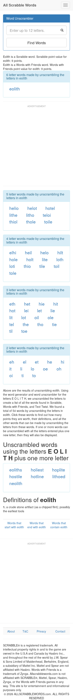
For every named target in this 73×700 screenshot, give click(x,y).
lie (52, 310)
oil (36, 317)
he (49, 362)
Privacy (41, 631)
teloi (47, 215)
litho (30, 215)
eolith (14, 89)
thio (27, 266)
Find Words (36, 42)
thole (31, 222)
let (39, 310)
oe (45, 369)
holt (29, 259)
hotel (50, 208)
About (11, 631)
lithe (13, 215)
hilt (60, 252)
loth (59, 259)
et (37, 362)
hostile (15, 476)
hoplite (58, 470)
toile (48, 222)
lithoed (58, 476)
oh (59, 369)
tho (40, 324)
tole (12, 273)
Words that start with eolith (14, 525)
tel (11, 324)
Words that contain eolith (58, 525)
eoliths (15, 470)
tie (54, 324)
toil (56, 266)
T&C (25, 631)
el (24, 362)
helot (32, 208)
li (21, 369)
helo (44, 252)
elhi (12, 252)
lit (11, 317)
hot (12, 310)
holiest (37, 470)
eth (12, 304)
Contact (60, 631)
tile (42, 266)
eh (11, 362)
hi (62, 362)
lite (45, 259)
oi (11, 375)
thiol (13, 222)
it (10, 369)
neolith (15, 483)
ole (51, 317)
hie (42, 304)
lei (26, 310)
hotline (37, 476)
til (11, 331)
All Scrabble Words (19, 5)
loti (12, 266)
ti (22, 375)
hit (55, 304)
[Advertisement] (36, 147)
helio (14, 208)
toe (24, 331)
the (26, 324)
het (27, 304)
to (34, 375)
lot (23, 317)
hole (13, 259)
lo (32, 369)
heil (28, 252)
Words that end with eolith (36, 525)
